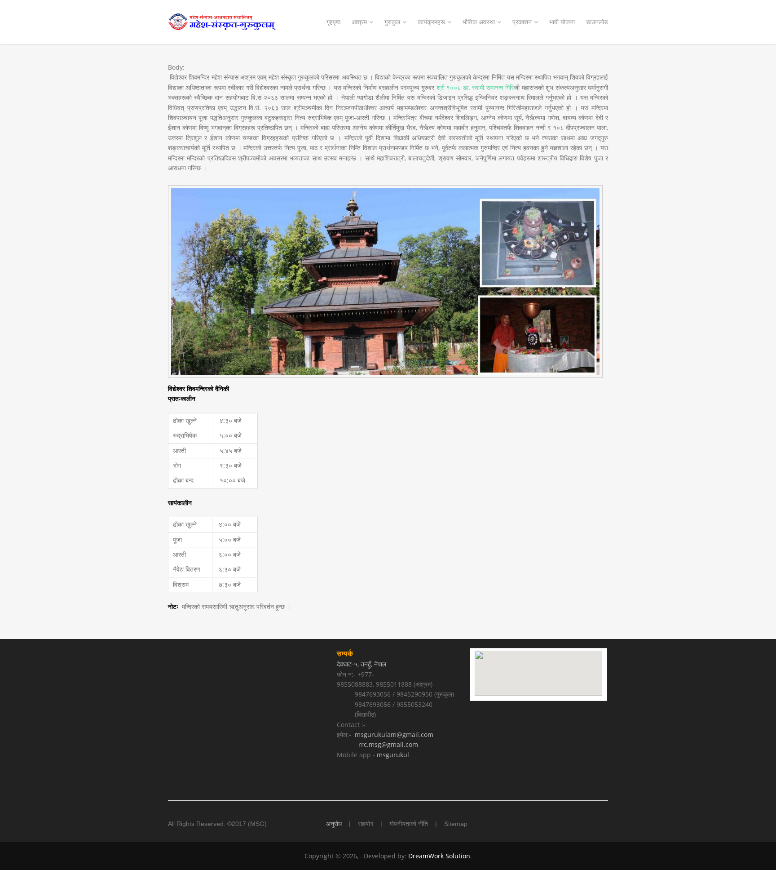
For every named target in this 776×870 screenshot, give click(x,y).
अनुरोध (334, 823)
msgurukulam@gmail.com (394, 734)
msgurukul (393, 754)
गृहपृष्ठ (333, 22)
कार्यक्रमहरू (431, 22)
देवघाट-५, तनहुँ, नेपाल (362, 664)
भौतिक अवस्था (479, 22)
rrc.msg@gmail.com (388, 744)
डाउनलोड (597, 22)
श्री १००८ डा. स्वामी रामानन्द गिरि (475, 87)
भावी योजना (562, 22)
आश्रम (359, 22)
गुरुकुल (392, 22)
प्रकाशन (522, 22)
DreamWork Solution (439, 856)
